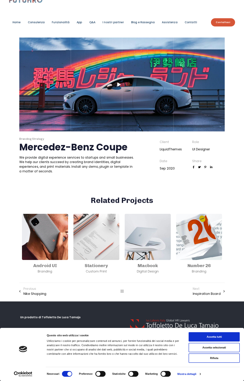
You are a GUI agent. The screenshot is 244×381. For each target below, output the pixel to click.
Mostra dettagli (186, 373)
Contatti (191, 22)
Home (17, 22)
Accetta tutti (214, 336)
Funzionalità (60, 22)
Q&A (92, 22)
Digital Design (148, 271)
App (79, 22)
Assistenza (170, 22)
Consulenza (36, 22)
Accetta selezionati (214, 347)
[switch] (100, 374)
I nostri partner (113, 22)
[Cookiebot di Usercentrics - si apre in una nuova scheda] (23, 374)
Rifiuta (214, 358)
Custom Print (96, 271)
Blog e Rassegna (143, 22)
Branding (45, 271)
